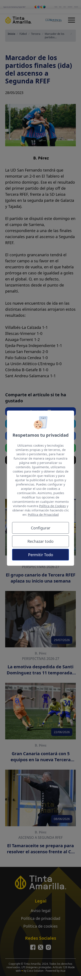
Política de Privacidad (43, 515)
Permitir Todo (40, 554)
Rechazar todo (40, 541)
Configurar (40, 527)
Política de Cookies (52, 506)
